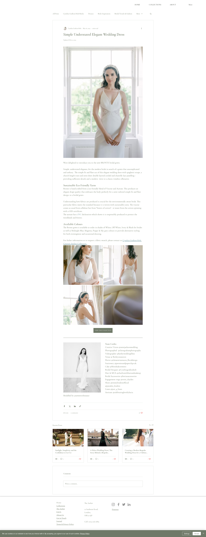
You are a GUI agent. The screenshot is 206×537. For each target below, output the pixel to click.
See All (151, 425)
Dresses (91, 14)
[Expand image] (83, 265)
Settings (186, 533)
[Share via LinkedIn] (75, 406)
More (138, 14)
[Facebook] (118, 504)
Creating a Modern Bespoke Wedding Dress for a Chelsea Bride (135, 451)
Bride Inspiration (104, 14)
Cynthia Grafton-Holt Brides (73, 14)
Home (58, 502)
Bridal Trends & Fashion (123, 14)
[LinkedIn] (129, 504)
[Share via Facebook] (64, 406)
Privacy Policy (84, 533)
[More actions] (141, 28)
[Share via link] (80, 406)
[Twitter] (124, 504)
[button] (151, 14)
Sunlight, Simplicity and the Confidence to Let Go (65, 451)
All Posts (56, 14)
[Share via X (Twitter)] (70, 406)
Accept (196, 533)
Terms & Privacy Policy (65, 524)
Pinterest (115, 509)
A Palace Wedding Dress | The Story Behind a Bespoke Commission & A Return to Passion (101, 451)
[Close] (203, 533)
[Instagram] (113, 504)
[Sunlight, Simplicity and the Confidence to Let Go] (68, 437)
